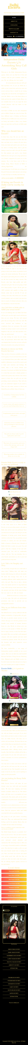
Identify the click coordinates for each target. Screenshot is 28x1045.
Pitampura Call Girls (14, 887)
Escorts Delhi (6, 668)
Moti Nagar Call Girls (14, 879)
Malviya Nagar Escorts (14, 962)
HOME (14, 17)
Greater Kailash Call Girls (14, 899)
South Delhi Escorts (14, 990)
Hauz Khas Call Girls (14, 875)
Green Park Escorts (14, 949)
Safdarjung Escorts (14, 984)
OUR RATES (14, 25)
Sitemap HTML (14, 996)
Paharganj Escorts (14, 977)
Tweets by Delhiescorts (14, 1002)
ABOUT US (14, 21)
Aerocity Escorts (14, 965)
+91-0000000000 (19, 36)
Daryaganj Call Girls (14, 871)
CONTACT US (14, 32)
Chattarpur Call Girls (14, 891)
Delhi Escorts (14, 6)
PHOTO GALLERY (14, 29)
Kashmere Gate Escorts (14, 955)
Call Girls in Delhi (19, 166)
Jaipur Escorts (14, 993)
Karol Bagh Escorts (14, 952)
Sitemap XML (14, 968)
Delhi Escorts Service (12, 802)
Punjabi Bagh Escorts (14, 980)
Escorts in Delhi (19, 334)
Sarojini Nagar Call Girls (14, 895)
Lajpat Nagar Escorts (14, 958)
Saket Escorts (14, 987)
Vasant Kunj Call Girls (14, 883)
